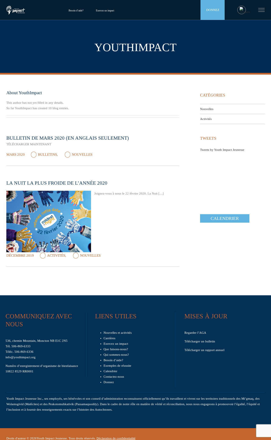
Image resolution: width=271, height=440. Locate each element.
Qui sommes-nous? (116, 354)
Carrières (109, 338)
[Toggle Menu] (262, 10)
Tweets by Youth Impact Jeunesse (222, 149)
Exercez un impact (105, 10)
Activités (206, 119)
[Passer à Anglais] (245, 10)
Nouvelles (206, 109)
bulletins (47, 155)
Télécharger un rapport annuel (204, 350)
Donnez (212, 10)
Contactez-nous (114, 376)
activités (56, 255)
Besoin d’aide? (76, 10)
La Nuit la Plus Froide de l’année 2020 (56, 183)
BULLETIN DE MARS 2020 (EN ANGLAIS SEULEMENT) (67, 138)
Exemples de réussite (117, 365)
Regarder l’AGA (195, 332)
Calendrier (225, 218)
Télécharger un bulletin (199, 341)
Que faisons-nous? (116, 349)
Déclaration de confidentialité (116, 438)
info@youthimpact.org (21, 357)
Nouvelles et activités (118, 332)
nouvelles (82, 155)
